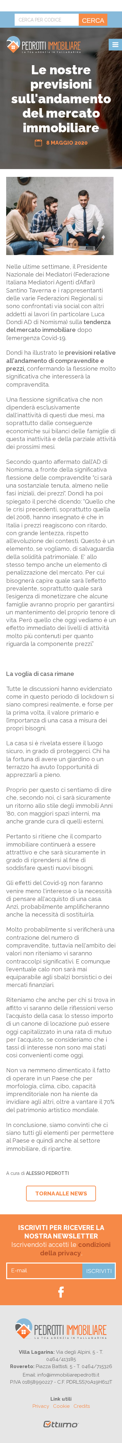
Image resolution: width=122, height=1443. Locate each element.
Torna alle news (61, 1193)
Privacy (41, 1406)
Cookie (61, 1406)
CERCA (93, 20)
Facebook (61, 1292)
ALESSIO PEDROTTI (47, 1173)
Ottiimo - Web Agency (61, 1427)
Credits (82, 1406)
